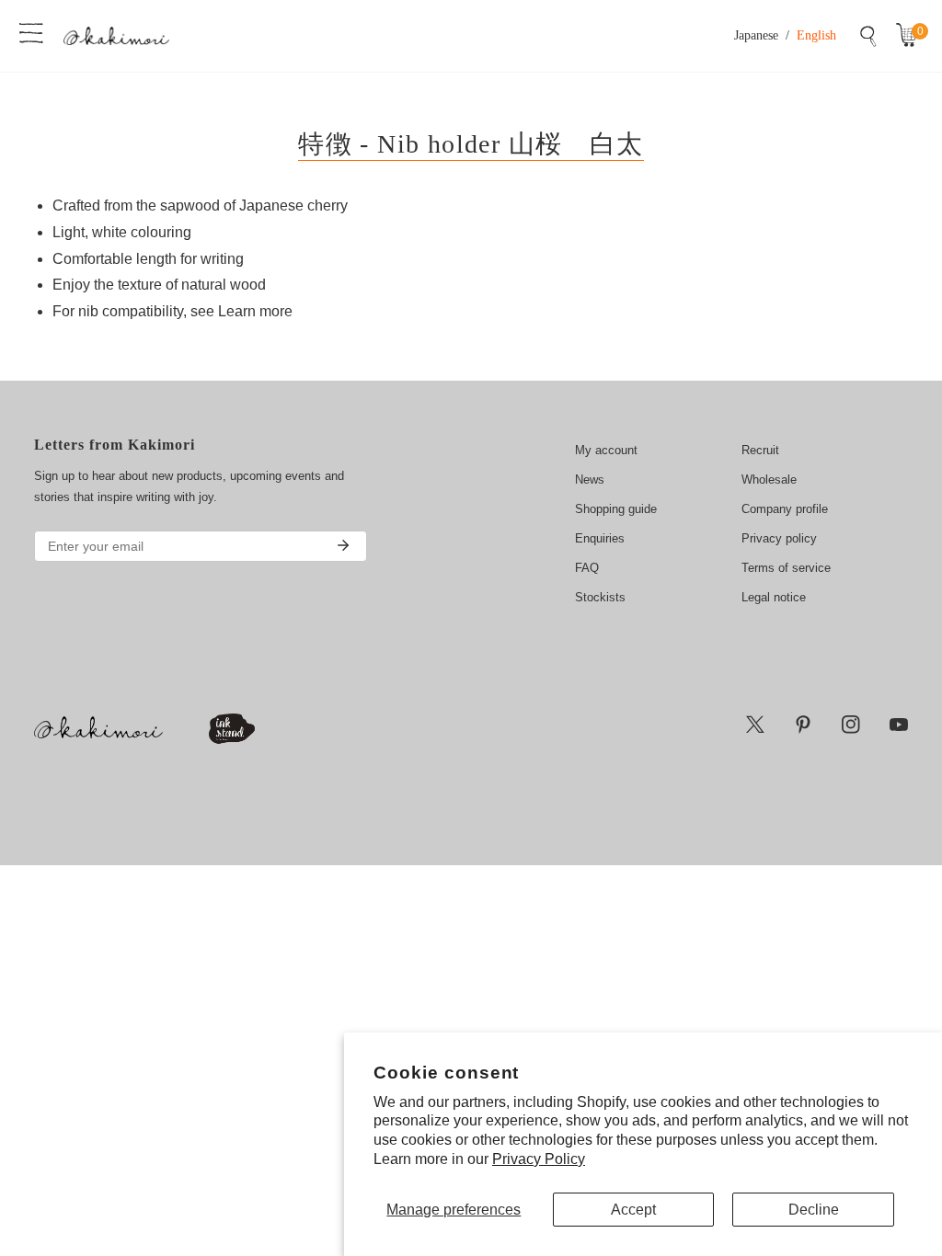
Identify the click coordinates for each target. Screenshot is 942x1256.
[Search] (868, 35)
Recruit (760, 450)
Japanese (756, 35)
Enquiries (600, 538)
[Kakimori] (116, 35)
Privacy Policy (538, 1159)
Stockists (600, 597)
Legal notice (773, 597)
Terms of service (786, 568)
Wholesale (769, 479)
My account (606, 450)
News (589, 479)
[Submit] (343, 545)
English (816, 35)
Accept (633, 1209)
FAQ (587, 568)
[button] (910, 35)
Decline (813, 1209)
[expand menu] (31, 31)
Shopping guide (616, 509)
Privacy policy (779, 538)
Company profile (784, 509)
